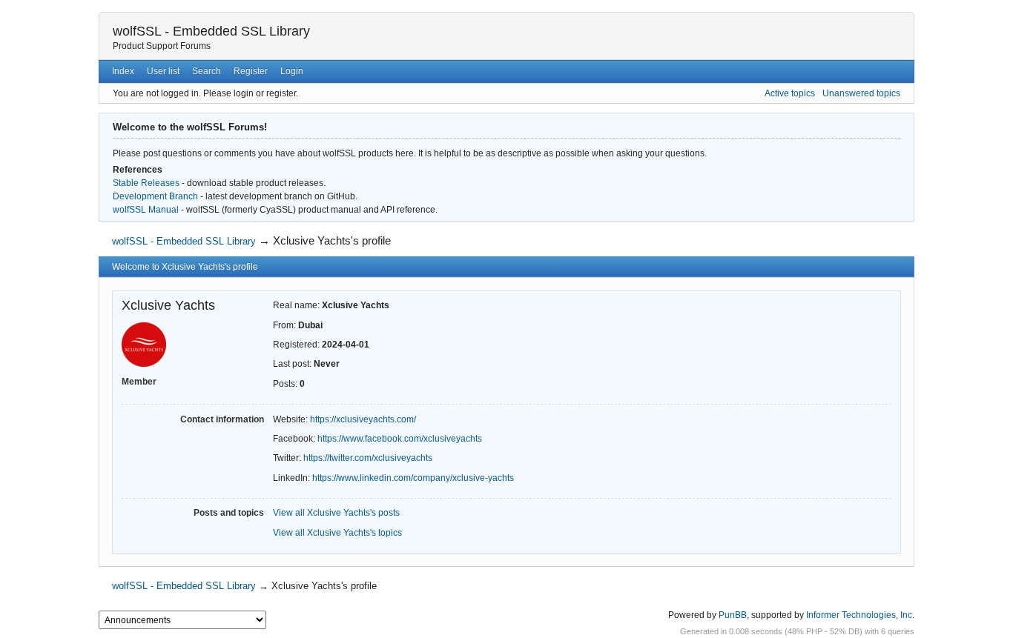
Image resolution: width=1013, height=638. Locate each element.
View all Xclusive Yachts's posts (336, 513)
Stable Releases (146, 183)
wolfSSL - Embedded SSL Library (211, 31)
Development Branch (155, 196)
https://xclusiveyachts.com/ (363, 419)
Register (251, 71)
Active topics (790, 93)
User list (163, 71)
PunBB (733, 615)
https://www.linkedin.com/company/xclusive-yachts (413, 478)
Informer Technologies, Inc (859, 615)
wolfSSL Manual (146, 210)
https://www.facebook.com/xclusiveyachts (399, 438)
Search (206, 71)
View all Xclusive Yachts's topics (337, 533)
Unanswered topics (861, 93)
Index (123, 71)
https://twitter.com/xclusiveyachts (367, 458)
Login (291, 71)
